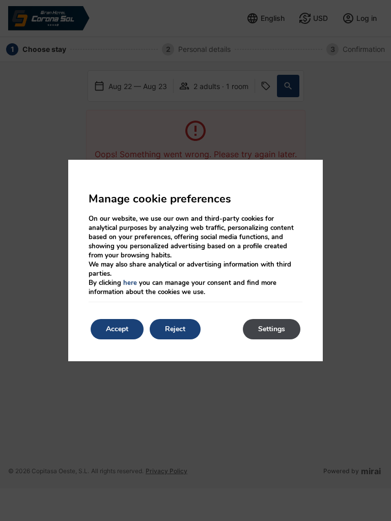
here (130, 282)
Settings (271, 329)
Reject (175, 329)
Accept (117, 329)
